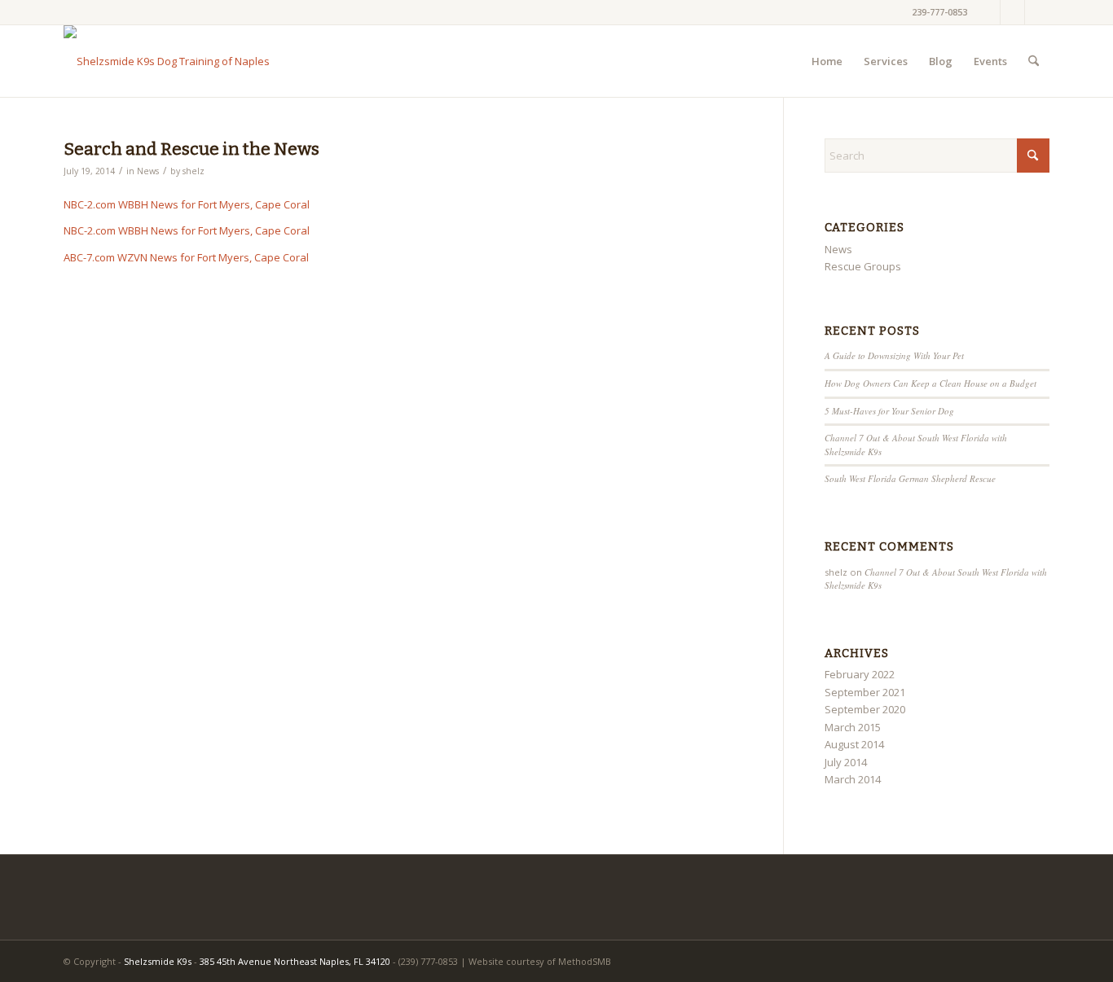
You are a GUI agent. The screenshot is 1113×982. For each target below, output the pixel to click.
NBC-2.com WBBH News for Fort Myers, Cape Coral (187, 204)
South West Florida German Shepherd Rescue (910, 478)
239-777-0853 (939, 12)
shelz (194, 171)
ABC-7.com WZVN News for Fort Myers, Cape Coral (186, 257)
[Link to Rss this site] (1012, 12)
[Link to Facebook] (988, 12)
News (148, 171)
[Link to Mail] (1037, 12)
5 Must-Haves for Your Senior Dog (889, 411)
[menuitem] (827, 61)
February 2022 (860, 674)
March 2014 (853, 779)
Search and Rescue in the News (191, 149)
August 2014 (854, 744)
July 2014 (846, 762)
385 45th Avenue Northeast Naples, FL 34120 (295, 961)
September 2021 (865, 692)
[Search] (1033, 61)
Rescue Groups (863, 266)
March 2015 (853, 727)
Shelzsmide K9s (157, 961)
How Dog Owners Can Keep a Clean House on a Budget (930, 383)
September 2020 (865, 709)
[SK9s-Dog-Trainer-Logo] (167, 61)
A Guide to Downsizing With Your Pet (894, 355)
